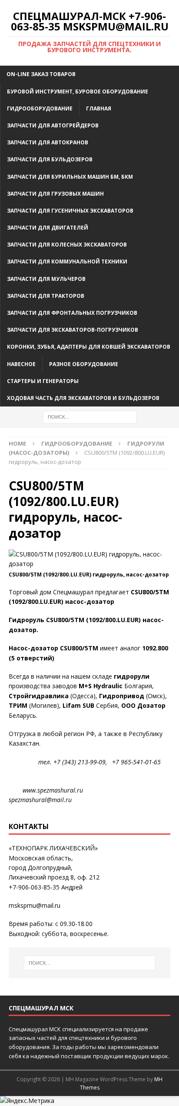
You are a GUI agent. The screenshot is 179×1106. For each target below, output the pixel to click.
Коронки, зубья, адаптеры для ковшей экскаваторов (88, 346)
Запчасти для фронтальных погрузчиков (72, 312)
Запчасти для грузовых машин (55, 193)
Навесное (21, 364)
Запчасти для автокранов (47, 142)
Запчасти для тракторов (45, 296)
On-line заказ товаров (41, 74)
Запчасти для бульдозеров (50, 159)
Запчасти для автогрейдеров (53, 125)
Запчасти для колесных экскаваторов (67, 244)
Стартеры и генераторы (43, 381)
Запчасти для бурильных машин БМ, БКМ (70, 176)
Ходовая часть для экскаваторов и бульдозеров (83, 398)
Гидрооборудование (40, 108)
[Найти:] (89, 416)
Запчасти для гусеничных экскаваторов (70, 210)
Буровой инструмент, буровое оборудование (77, 91)
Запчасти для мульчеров (46, 279)
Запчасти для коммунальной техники (67, 261)
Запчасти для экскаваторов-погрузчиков (72, 329)
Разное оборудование (83, 364)
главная (98, 108)
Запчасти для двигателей (47, 227)
